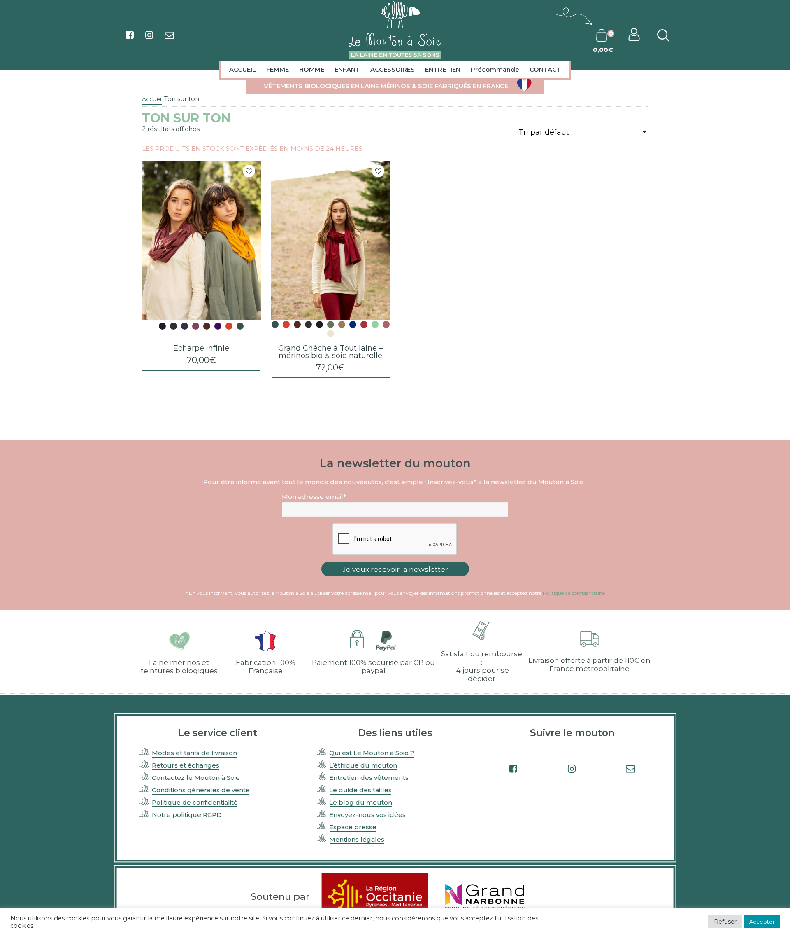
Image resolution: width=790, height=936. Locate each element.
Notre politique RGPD (187, 815)
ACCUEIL (242, 69)
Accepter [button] (762, 921)
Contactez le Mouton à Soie (196, 778)
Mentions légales (356, 839)
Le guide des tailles (360, 790)
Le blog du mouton (360, 802)
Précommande (495, 69)
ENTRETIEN (442, 69)
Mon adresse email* (314, 497)
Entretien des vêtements (369, 778)
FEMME (277, 69)
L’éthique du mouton (363, 765)
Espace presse (352, 827)
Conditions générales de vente (201, 790)
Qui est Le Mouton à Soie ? (371, 753)
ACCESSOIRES (392, 69)
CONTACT (545, 69)
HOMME (311, 69)
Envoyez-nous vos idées (367, 815)
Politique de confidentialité (574, 593)
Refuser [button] (725, 921)
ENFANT (347, 69)
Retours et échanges (185, 765)
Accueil (152, 99)
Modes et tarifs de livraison (194, 753)
